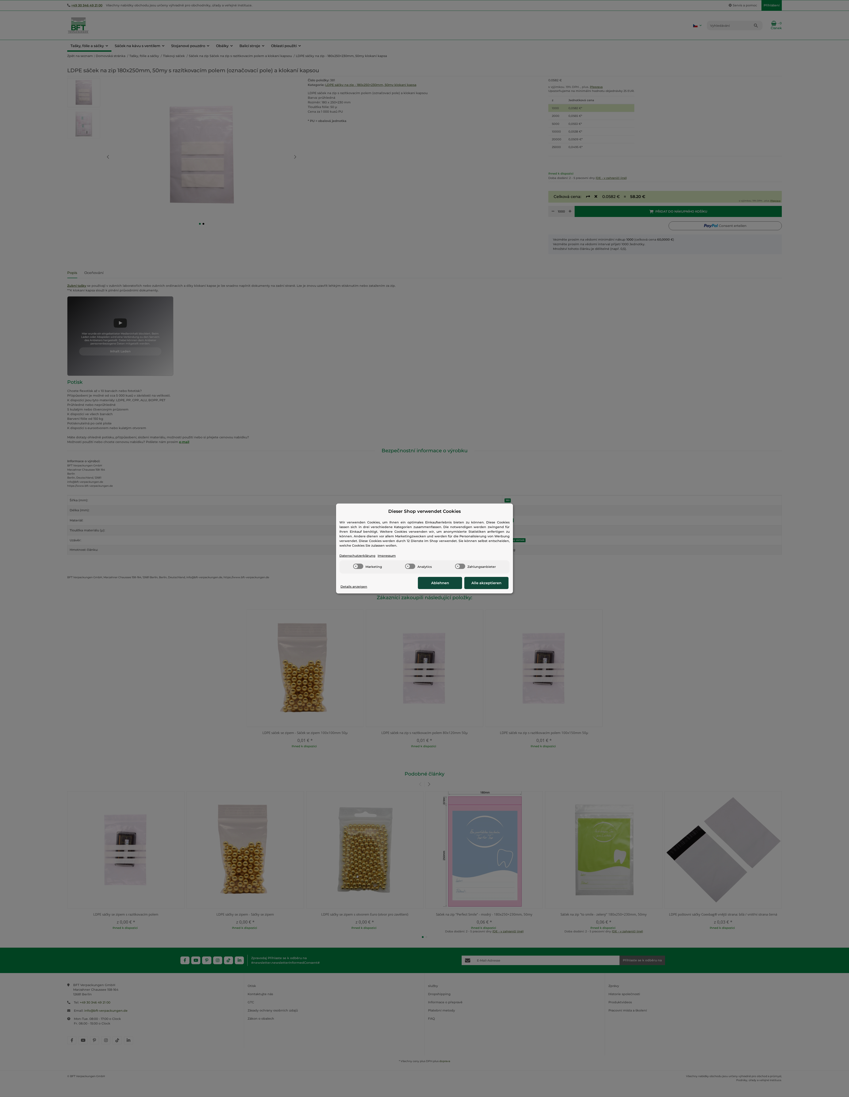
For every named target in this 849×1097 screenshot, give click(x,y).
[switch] (358, 566)
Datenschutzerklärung (357, 556)
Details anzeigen (353, 587)
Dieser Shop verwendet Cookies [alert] (424, 511)
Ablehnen (440, 583)
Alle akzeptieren (486, 583)
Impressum (387, 556)
